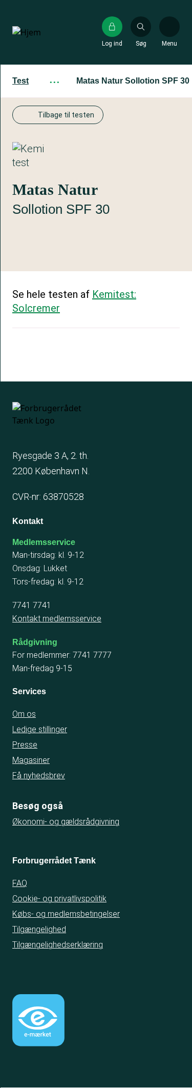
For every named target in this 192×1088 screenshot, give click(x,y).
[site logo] (45, 32)
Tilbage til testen (66, 115)
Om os (24, 714)
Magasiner (31, 760)
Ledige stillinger (39, 729)
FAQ (19, 883)
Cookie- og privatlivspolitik (59, 898)
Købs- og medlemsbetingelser (66, 914)
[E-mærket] (38, 1020)
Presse (24, 745)
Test (20, 80)
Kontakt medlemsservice (56, 618)
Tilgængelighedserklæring (57, 945)
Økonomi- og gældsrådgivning (65, 822)
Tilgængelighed (39, 929)
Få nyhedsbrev (38, 775)
